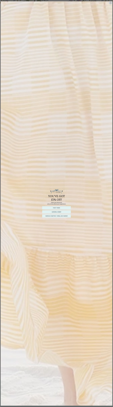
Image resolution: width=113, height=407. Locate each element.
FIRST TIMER (56, 208)
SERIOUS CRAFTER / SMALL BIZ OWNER (56, 216)
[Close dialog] (111, 3)
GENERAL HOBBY (56, 212)
